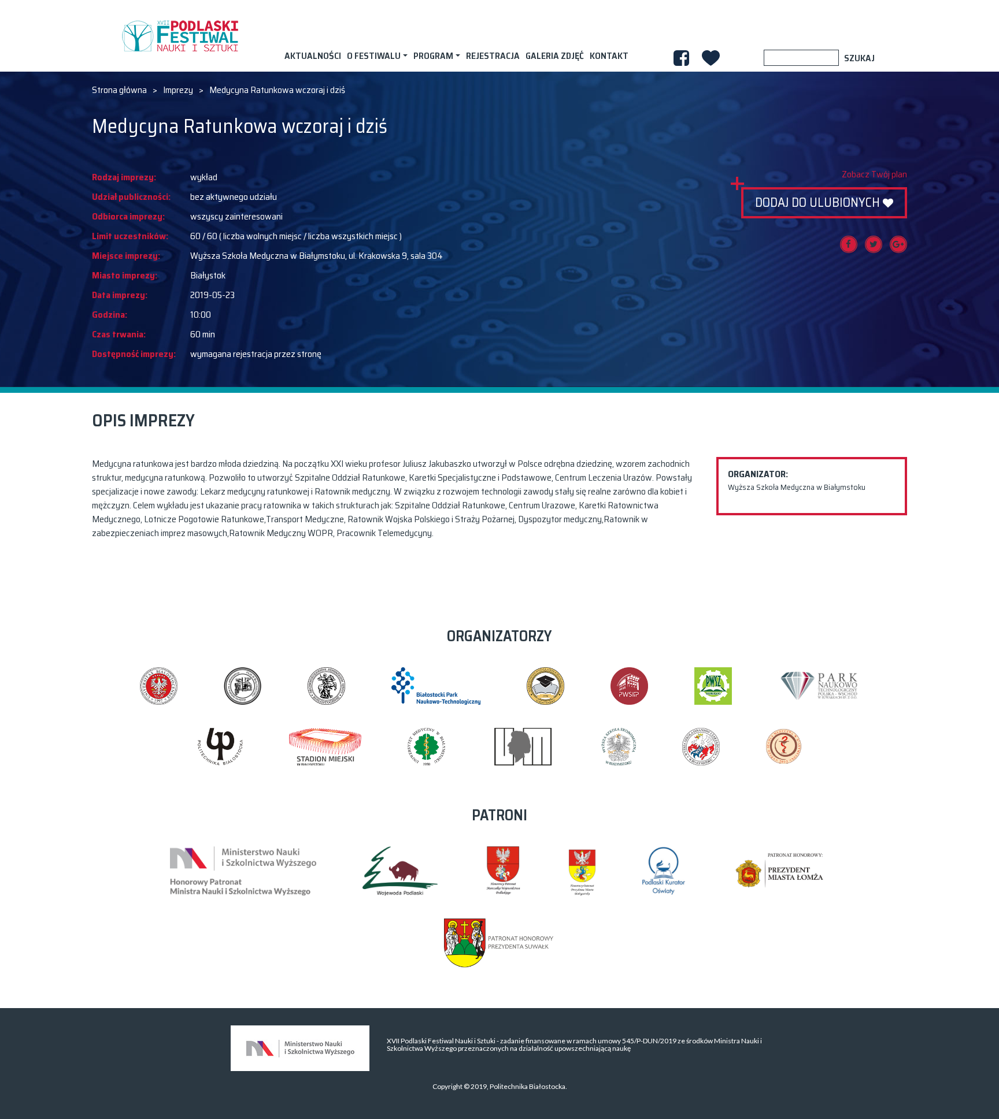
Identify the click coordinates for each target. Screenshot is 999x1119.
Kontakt (609, 56)
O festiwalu (374, 56)
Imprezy (178, 90)
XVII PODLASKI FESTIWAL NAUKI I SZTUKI (180, 36)
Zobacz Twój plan (874, 174)
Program (433, 56)
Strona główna (119, 90)
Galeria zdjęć (555, 56)
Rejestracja (493, 56)
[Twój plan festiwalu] (711, 58)
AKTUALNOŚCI (312, 56)
